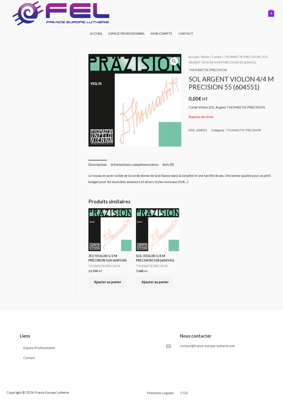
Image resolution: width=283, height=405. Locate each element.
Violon (205, 57)
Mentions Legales (160, 393)
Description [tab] (97, 164)
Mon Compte (161, 34)
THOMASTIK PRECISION (242, 57)
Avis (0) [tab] (168, 164)
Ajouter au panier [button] (107, 282)
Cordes (217, 57)
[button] (174, 61)
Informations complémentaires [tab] (135, 164)
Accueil (96, 34)
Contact (185, 34)
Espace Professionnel (127, 34)
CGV (184, 393)
